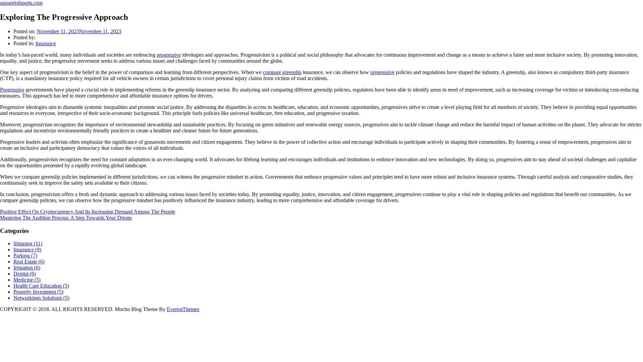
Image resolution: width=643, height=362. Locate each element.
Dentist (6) (24, 274)
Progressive (12, 90)
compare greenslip (282, 72)
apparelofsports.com (21, 3)
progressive (169, 55)
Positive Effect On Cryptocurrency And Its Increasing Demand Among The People (87, 212)
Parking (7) (25, 255)
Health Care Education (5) (41, 286)
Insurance (45, 43)
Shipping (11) (27, 243)
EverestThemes (183, 309)
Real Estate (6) (29, 261)
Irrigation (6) (26, 267)
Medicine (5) (27, 280)
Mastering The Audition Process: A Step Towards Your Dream (66, 218)
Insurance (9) (27, 249)
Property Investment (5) (38, 292)
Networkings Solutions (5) (41, 298)
